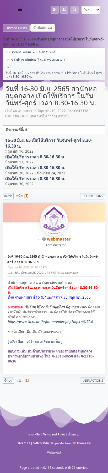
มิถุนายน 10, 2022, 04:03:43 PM (27, 267)
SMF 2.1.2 (23, 443)
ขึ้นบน (8, 380)
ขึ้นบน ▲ (73, 434)
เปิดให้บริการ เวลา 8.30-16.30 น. (35, 157)
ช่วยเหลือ (34, 434)
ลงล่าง (8, 196)
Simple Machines (61, 443)
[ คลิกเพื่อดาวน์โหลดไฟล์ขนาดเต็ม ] (35, 341)
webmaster (55, 59)
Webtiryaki (54, 452)
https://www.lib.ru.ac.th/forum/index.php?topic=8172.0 (50, 321)
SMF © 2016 (41, 443)
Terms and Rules (54, 434)
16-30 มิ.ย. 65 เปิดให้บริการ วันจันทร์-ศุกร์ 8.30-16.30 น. (48, 143)
